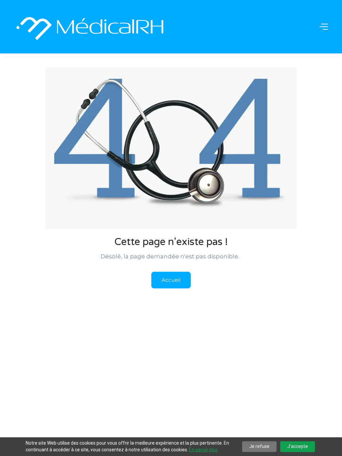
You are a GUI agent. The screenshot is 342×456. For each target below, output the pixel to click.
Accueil (171, 280)
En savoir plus (203, 449)
